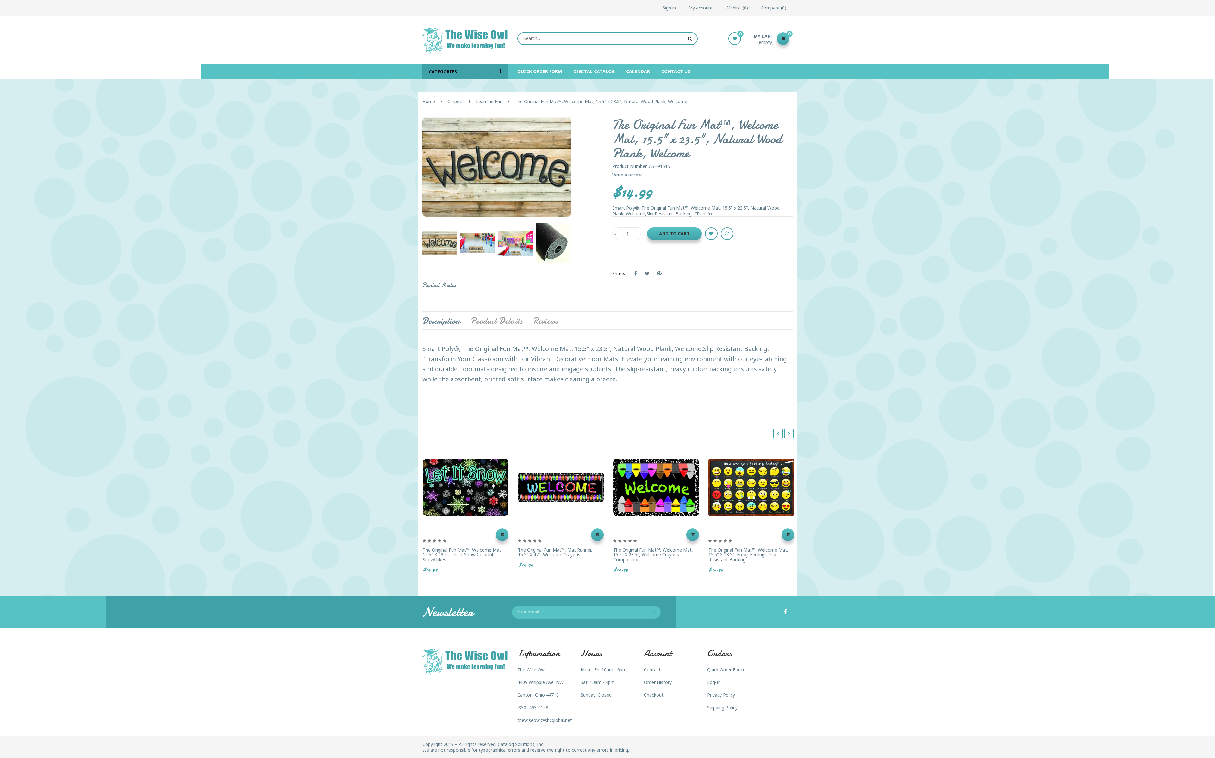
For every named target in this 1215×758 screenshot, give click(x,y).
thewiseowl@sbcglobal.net (544, 720)
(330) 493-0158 (532, 708)
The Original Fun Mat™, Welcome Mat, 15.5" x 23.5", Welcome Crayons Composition (653, 554)
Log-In (714, 682)
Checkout (654, 695)
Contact (652, 670)
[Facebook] (785, 612)
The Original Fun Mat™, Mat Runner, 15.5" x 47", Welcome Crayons (555, 552)
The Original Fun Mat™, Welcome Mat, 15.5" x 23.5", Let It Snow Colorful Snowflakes (462, 554)
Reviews (545, 321)
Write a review (627, 175)
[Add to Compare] (727, 233)
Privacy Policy (721, 695)
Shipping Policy (722, 708)
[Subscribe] (653, 612)
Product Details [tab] (496, 321)
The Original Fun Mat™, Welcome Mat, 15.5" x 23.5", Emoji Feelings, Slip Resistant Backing (748, 554)
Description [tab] (441, 321)
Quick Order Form (725, 670)
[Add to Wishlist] (711, 233)
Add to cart (674, 234)
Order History (658, 682)
